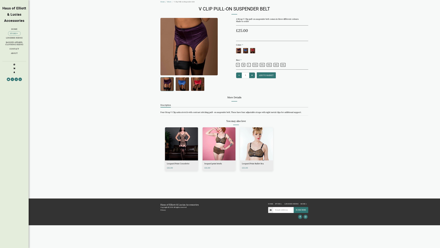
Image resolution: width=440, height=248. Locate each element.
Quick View (181, 155)
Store (169, 2)
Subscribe (301, 210)
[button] (14, 68)
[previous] (164, 46)
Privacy (163, 210)
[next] (214, 46)
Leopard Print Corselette (178, 163)
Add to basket (182, 159)
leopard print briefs (213, 163)
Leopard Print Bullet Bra (253, 163)
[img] (181, 143)
